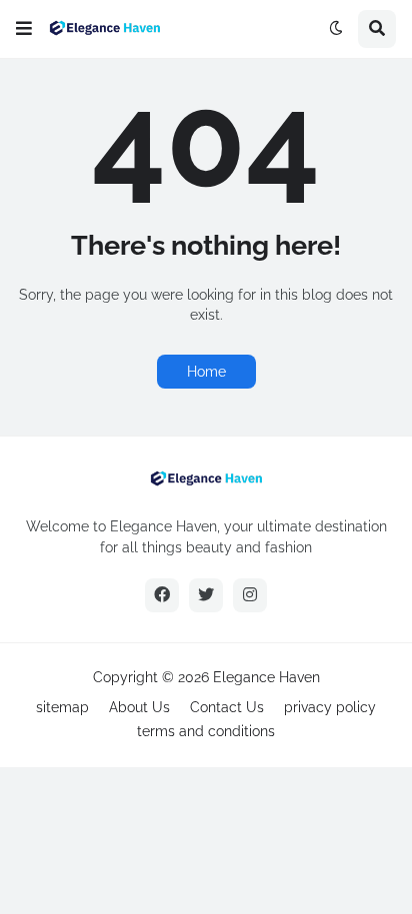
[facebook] (162, 595)
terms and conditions (206, 731)
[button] (24, 29)
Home (206, 372)
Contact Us (227, 707)
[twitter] (206, 595)
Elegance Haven (266, 677)
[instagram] (250, 595)
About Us (139, 707)
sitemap (62, 707)
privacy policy (330, 707)
